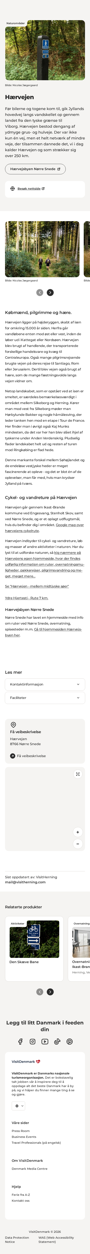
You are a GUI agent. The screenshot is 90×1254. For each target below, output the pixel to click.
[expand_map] (77, 774)
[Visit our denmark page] (20, 1041)
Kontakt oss (21, 1201)
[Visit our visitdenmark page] (45, 1041)
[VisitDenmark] (26, 1062)
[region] (45, 809)
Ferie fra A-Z (21, 1195)
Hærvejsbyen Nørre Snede (32, 169)
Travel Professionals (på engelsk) (36, 1143)
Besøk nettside (29, 188)
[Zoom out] (78, 844)
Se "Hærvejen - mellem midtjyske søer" (37, 586)
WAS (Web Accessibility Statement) (56, 1240)
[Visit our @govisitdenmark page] (57, 1041)
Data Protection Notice (17, 1240)
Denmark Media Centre (30, 1169)
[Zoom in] (78, 832)
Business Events (24, 1137)
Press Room (21, 1131)
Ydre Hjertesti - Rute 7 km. (26, 598)
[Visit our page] (32, 1041)
